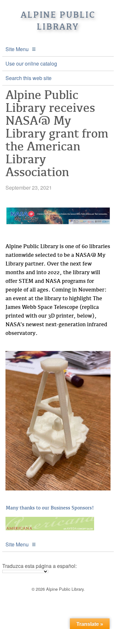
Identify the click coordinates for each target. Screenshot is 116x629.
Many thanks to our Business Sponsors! (50, 508)
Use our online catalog (31, 63)
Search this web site (28, 78)
